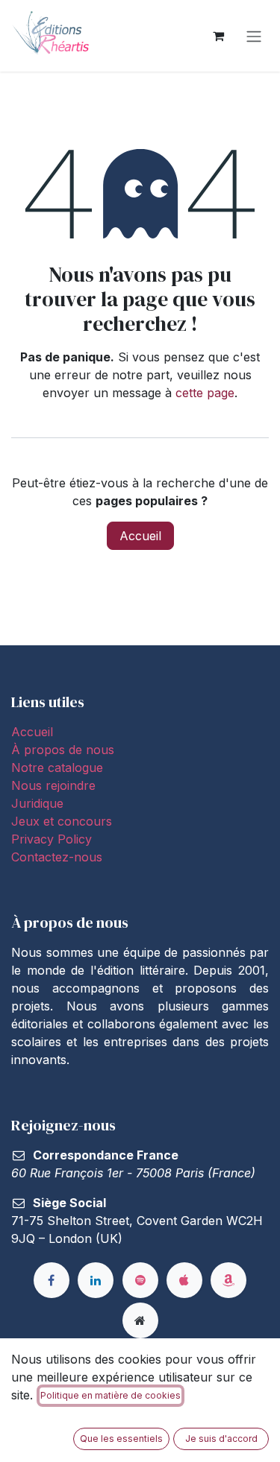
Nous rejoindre (53, 785)
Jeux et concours (63, 821)
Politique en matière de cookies (110, 1395)
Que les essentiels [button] (121, 1438)
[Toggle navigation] (254, 35)
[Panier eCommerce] (218, 36)
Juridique (37, 803)
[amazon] (228, 1280)
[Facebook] (51, 1280)
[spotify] (140, 1280)
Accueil (140, 535)
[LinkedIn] (95, 1280)
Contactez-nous (56, 856)
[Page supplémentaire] (140, 1320)
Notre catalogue (57, 767)
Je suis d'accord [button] (221, 1438)
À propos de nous (62, 749)
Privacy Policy (51, 839)
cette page (204, 392)
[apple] (184, 1280)
